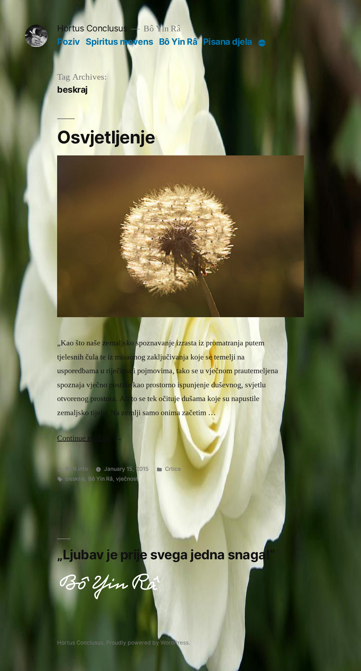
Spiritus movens (119, 41)
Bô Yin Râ (178, 41)
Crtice (173, 469)
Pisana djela (227, 41)
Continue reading (89, 438)
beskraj (75, 478)
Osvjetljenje (106, 137)
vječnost (127, 478)
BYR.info (77, 469)
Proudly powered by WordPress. (148, 642)
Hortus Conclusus (92, 28)
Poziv (68, 41)
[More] (262, 43)
